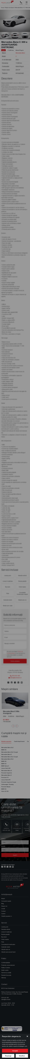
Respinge (8, 1056)
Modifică (22, 1056)
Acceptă (15, 1051)
